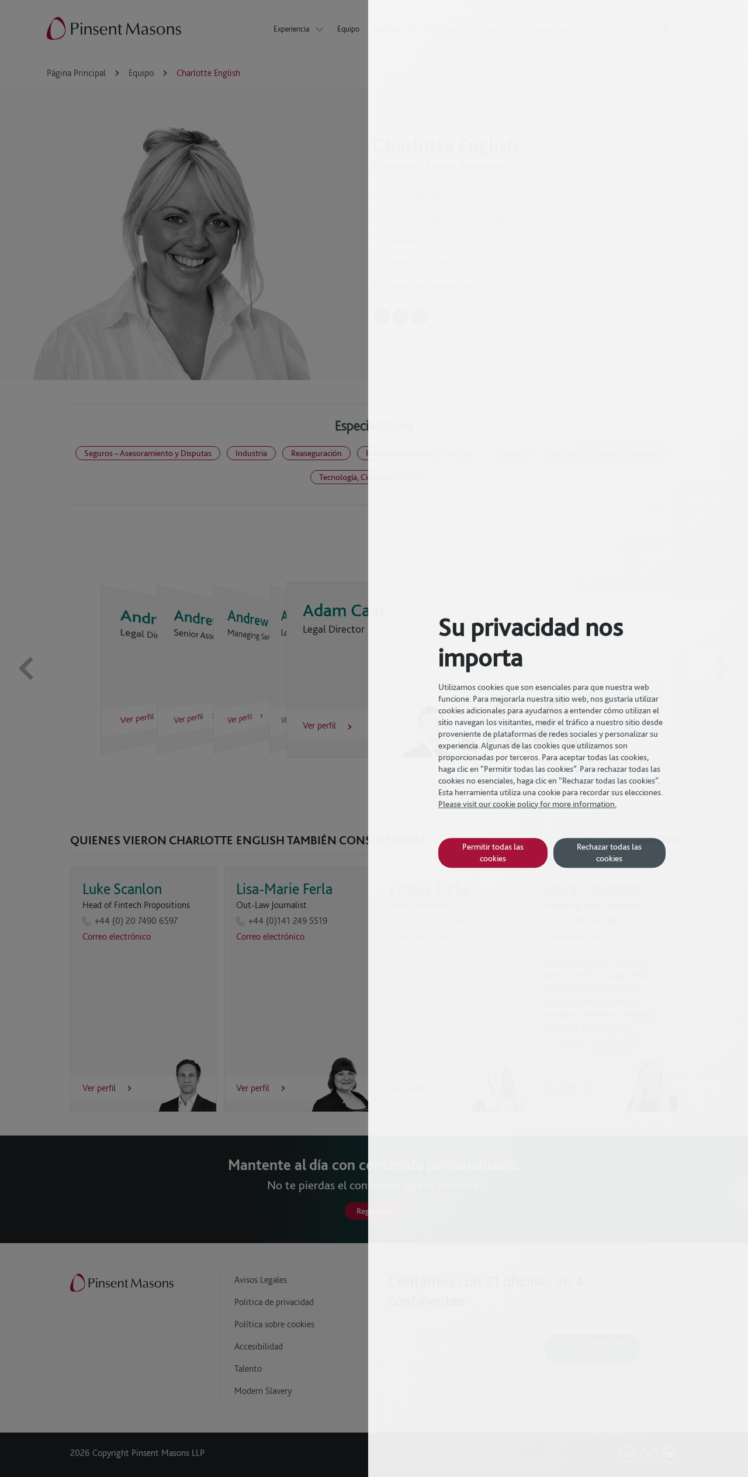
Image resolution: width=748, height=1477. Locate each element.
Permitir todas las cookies (493, 852)
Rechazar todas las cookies (609, 852)
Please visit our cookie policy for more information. (527, 804)
